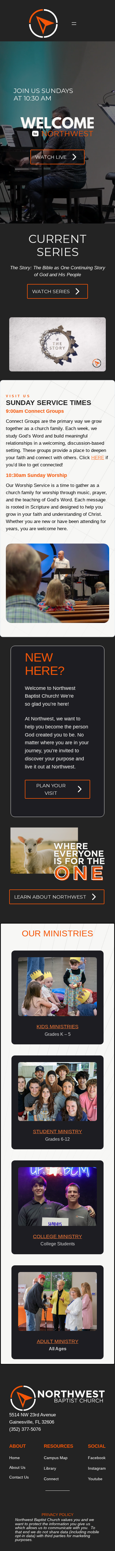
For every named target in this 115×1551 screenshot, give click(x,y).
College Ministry (57, 1236)
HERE (97, 457)
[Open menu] (74, 23)
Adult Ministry (57, 1341)
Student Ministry (57, 1131)
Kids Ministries (57, 1026)
